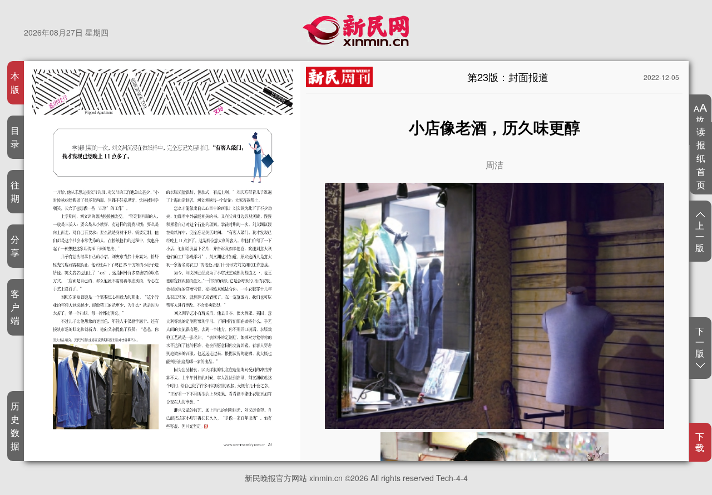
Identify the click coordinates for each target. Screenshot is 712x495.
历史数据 (15, 425)
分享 (15, 246)
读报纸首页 (701, 158)
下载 (700, 442)
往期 (15, 191)
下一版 (700, 342)
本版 (15, 82)
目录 (15, 137)
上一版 (700, 236)
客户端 (15, 307)
